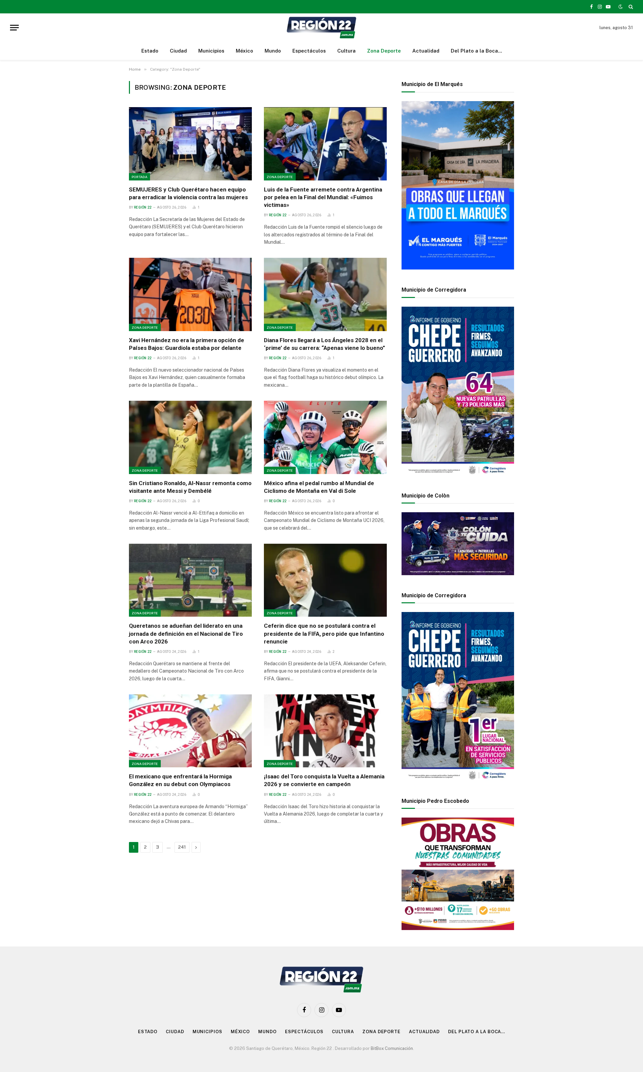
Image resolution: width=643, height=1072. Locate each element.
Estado (149, 51)
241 (182, 847)
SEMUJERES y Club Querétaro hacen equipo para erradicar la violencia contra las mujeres (188, 193)
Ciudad (178, 51)
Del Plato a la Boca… (476, 51)
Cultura (346, 51)
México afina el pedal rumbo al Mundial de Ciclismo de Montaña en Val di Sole (319, 487)
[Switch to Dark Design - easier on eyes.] (620, 6)
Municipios (211, 51)
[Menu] (14, 27)
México (244, 51)
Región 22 (143, 207)
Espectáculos (309, 51)
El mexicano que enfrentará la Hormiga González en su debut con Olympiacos (180, 780)
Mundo (273, 51)
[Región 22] (321, 27)
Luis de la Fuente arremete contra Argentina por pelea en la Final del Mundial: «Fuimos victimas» (323, 197)
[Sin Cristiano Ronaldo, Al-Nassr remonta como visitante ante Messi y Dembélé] (190, 437)
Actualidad (425, 51)
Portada (139, 177)
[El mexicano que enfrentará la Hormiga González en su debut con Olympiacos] (190, 730)
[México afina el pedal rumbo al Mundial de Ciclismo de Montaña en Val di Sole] (325, 437)
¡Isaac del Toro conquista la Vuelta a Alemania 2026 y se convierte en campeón (324, 780)
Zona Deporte (384, 51)
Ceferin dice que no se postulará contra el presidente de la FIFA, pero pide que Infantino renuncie (324, 633)
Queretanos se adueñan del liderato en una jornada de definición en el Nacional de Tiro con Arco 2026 (186, 633)
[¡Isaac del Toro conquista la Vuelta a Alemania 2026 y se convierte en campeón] (325, 730)
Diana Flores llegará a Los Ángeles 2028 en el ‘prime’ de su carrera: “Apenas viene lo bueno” (324, 344)
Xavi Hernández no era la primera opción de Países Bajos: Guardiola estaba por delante (186, 344)
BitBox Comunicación (392, 1048)
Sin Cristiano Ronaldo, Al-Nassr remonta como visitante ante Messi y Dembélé (190, 487)
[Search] (630, 6)
